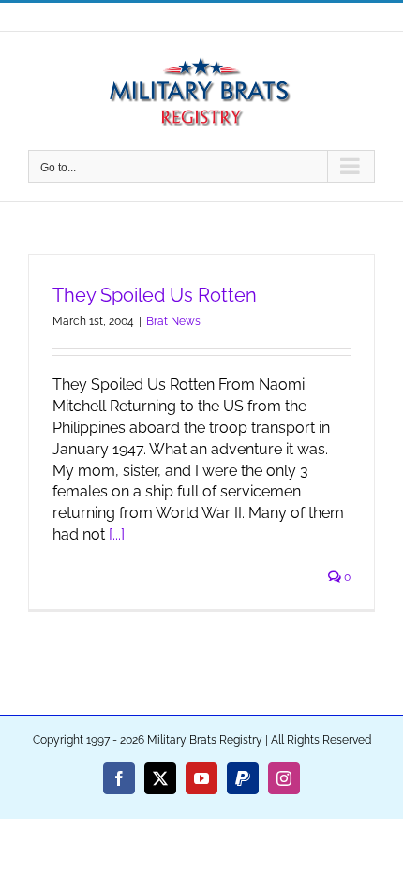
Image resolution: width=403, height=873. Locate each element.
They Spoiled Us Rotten (154, 295)
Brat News (173, 321)
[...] (117, 534)
